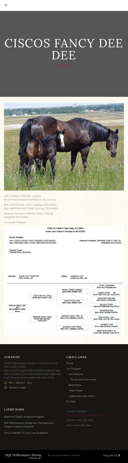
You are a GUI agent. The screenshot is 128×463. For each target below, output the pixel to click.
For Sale (71, 401)
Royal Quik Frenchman (83, 379)
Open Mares (75, 390)
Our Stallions (76, 374)
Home (69, 363)
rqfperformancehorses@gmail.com (85, 414)
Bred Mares (75, 385)
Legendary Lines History (82, 396)
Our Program (73, 368)
